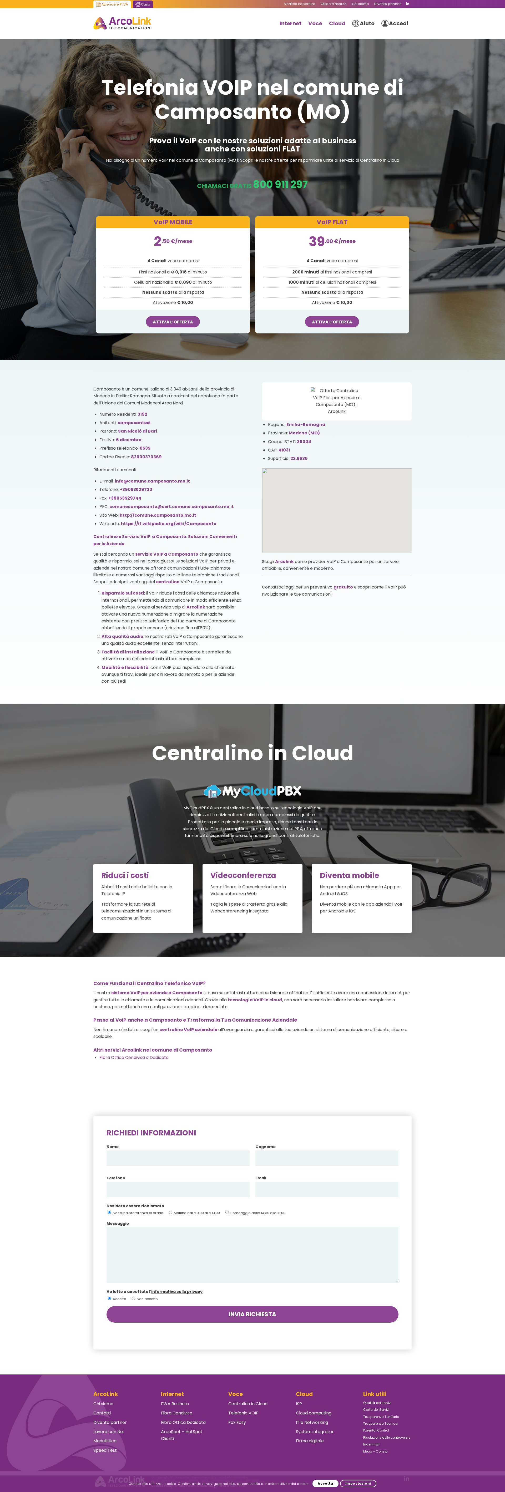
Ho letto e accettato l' (155, 1291)
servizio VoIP (149, 554)
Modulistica (105, 1441)
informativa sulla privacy (177, 1291)
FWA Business (175, 1404)
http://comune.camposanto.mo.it (158, 515)
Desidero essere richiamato (135, 1206)
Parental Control (376, 1430)
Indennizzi (371, 1444)
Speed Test (105, 1450)
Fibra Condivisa (176, 1413)
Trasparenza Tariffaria (381, 1416)
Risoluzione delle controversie (386, 1437)
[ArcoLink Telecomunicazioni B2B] (122, 23)
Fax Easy (237, 1422)
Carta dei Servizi (376, 1409)
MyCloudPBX (196, 808)
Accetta (325, 1483)
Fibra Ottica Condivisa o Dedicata (134, 1057)
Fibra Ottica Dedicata (183, 1422)
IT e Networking (312, 1422)
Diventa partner (110, 1422)
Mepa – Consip (375, 1451)
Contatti (102, 1413)
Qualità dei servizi (377, 1402)
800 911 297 (280, 184)
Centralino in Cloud (247, 1404)
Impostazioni (358, 1483)
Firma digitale (310, 1441)
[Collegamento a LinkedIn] (408, 4)
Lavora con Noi (108, 1432)
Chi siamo (103, 1404)
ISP (299, 1404)
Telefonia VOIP (243, 1413)
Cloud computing (313, 1413)
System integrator (315, 1432)
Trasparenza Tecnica (380, 1423)
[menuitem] (299, 4)
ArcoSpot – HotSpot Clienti (182, 1435)
